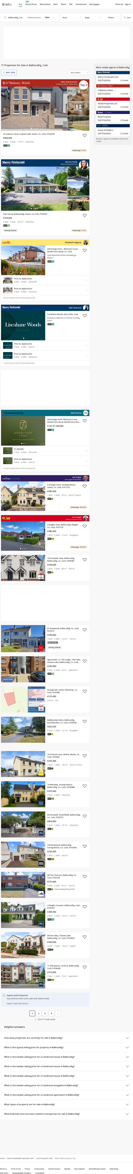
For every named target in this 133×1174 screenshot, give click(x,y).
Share (63, 4)
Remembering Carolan (97, 1169)
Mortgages (94, 4)
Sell (70, 4)
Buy (20, 4)
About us (3, 1169)
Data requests (79, 1169)
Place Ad (119, 4)
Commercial (80, 4)
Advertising (114, 1169)
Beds (87, 17)
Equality (67, 1169)
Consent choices (54, 1169)
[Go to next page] (58, 1013)
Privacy (27, 1169)
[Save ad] (84, 135)
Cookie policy (39, 1169)
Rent (56, 4)
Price (65, 17)
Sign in (128, 4)
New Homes (45, 4)
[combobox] (29, 17)
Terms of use (16, 1169)
